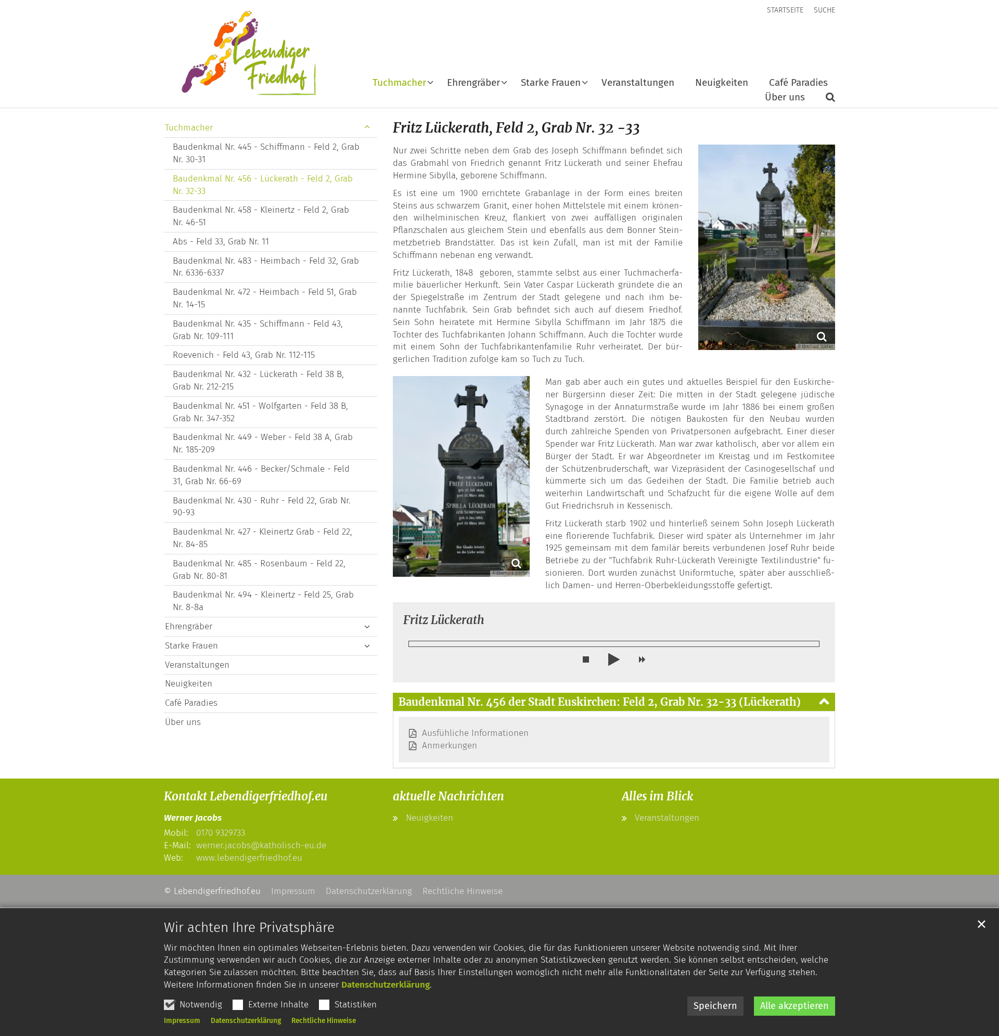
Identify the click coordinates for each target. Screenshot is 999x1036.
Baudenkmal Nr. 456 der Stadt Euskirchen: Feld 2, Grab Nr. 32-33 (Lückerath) (600, 701)
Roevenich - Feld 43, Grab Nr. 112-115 (244, 354)
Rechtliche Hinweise (323, 1020)
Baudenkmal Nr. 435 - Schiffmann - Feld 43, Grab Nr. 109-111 (258, 330)
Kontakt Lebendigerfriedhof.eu (245, 796)
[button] (403, 84)
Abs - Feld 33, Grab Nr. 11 (221, 241)
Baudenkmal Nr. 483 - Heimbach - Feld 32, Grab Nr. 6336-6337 (266, 267)
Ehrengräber (188, 626)
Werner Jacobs (193, 817)
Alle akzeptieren (794, 1006)
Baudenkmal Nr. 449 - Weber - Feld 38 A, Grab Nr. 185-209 (263, 443)
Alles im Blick (657, 796)
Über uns (785, 97)
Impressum (182, 1020)
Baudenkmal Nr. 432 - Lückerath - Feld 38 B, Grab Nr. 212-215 (258, 380)
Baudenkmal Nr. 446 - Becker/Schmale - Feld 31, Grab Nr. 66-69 (261, 475)
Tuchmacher (189, 127)
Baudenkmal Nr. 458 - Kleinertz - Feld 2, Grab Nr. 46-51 (261, 216)
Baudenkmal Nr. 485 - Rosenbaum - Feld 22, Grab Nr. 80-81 (259, 569)
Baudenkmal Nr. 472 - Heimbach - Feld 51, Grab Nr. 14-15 (265, 298)
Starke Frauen (191, 645)
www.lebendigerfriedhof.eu (249, 857)
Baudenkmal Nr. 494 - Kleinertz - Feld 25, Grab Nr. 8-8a (263, 601)
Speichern (715, 1006)
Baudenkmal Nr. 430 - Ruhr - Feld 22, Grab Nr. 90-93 (262, 507)
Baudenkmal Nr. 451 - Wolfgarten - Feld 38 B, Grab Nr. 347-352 (260, 412)
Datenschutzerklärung (385, 984)
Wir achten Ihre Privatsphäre (249, 928)
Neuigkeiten (721, 82)
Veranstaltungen (637, 82)
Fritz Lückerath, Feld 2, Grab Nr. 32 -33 (516, 127)
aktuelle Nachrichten (448, 796)
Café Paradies (798, 82)
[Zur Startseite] (242, 53)
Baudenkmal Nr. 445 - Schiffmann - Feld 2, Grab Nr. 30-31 (266, 153)
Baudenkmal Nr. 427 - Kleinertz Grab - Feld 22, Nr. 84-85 (262, 538)
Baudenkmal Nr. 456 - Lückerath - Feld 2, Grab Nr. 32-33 (263, 185)
